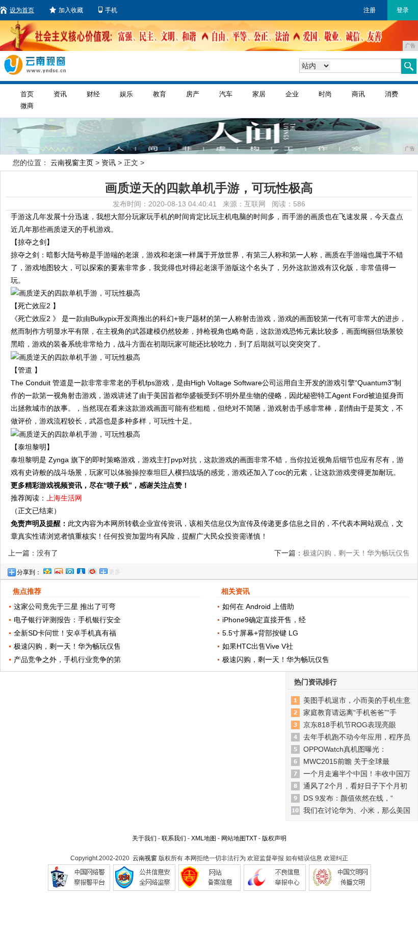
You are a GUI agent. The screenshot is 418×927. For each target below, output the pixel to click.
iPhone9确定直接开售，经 (264, 620)
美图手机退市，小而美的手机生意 (356, 700)
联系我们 (174, 838)
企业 (292, 94)
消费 (391, 94)
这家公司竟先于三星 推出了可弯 (65, 606)
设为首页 (22, 10)
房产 (192, 94)
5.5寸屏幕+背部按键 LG (260, 633)
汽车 (225, 94)
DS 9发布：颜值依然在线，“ (348, 798)
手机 (111, 10)
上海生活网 (64, 498)
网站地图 (233, 838)
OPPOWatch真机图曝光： (344, 749)
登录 (403, 10)
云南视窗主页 (71, 162)
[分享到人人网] (80, 570)
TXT (251, 838)
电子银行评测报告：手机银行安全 (67, 620)
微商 (27, 106)
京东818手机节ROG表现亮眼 (349, 725)
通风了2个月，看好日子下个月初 (355, 786)
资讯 (60, 94)
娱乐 (126, 94)
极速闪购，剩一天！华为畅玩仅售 (67, 646)
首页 (27, 94)
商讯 (358, 94)
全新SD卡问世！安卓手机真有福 (65, 633)
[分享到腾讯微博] (69, 570)
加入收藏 (71, 10)
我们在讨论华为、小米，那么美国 (356, 810)
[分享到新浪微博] (58, 570)
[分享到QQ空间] (47, 570)
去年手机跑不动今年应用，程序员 (356, 737)
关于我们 (144, 838)
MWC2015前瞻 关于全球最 (346, 761)
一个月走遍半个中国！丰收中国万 (356, 774)
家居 (259, 94)
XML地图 (203, 838)
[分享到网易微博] (91, 570)
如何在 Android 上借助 (258, 606)
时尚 (325, 94)
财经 (93, 94)
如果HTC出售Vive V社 (257, 646)
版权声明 (274, 838)
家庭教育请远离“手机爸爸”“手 (350, 712)
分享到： (29, 572)
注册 (369, 10)
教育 (159, 94)
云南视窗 (145, 858)
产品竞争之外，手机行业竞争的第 (67, 659)
